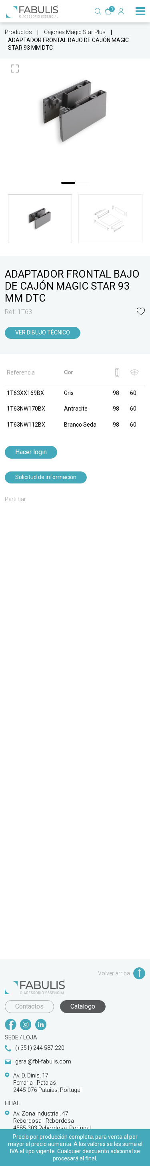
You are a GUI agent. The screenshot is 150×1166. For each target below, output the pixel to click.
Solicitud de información (45, 477)
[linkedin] (40, 1025)
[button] (140, 312)
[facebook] (10, 1025)
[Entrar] (121, 11)
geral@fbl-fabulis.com (43, 1061)
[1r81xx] (75, 111)
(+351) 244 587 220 (39, 1048)
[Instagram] (25, 1025)
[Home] (32, 11)
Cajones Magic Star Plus (75, 32)
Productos (18, 32)
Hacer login (31, 452)
